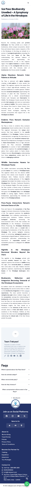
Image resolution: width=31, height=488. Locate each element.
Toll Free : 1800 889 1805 (11, 468)
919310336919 (8, 470)
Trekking (4, 452)
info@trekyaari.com (10, 472)
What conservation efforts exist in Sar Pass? (14, 391)
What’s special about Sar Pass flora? (13, 370)
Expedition (5, 455)
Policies (4, 439)
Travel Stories (6, 437)
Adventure (5, 457)
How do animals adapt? (9, 374)
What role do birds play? (9, 379)
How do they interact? (8, 384)
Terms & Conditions (8, 444)
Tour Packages (6, 460)
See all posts (16, 398)
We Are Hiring (6, 434)
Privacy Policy (6, 442)
